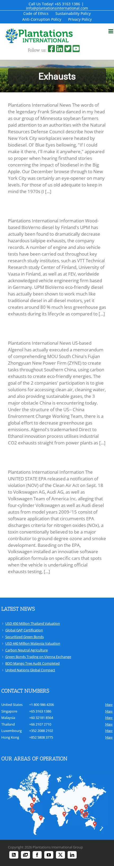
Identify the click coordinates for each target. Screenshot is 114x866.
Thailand (8, 724)
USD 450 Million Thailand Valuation (32, 623)
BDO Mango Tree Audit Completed (32, 663)
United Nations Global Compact (30, 670)
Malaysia (8, 717)
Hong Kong (10, 737)
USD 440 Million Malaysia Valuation (32, 643)
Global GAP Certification (24, 630)
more (109, 705)
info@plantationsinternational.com (57, 8)
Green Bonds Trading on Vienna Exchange (38, 656)
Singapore (9, 711)
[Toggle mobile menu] (111, 31)
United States (12, 704)
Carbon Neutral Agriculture (26, 650)
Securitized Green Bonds (24, 636)
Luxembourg (11, 730)
